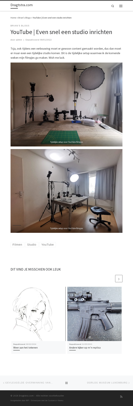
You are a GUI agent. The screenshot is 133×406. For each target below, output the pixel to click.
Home (13, 17)
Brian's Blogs (24, 17)
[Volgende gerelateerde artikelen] (118, 278)
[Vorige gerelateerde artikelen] (111, 278)
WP (27, 400)
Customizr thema (55, 400)
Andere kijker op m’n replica (85, 347)
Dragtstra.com (26, 395)
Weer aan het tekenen (25, 347)
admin (19, 40)
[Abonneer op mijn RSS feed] (121, 397)
